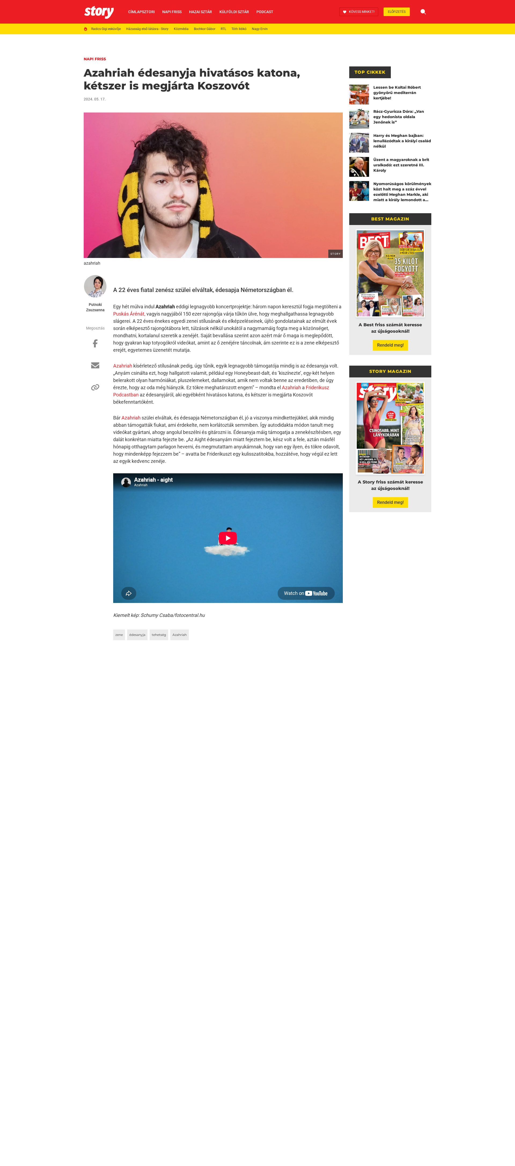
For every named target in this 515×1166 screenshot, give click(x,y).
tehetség (159, 635)
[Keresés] (423, 12)
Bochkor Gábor (204, 29)
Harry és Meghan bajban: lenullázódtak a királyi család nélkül (402, 141)
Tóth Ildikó (239, 29)
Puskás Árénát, (129, 314)
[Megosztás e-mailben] (95, 368)
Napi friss (172, 12)
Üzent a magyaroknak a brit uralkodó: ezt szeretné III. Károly (401, 165)
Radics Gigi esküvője (106, 29)
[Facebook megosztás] (95, 346)
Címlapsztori (141, 12)
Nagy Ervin (260, 29)
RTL (223, 29)
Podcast (264, 12)
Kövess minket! (361, 12)
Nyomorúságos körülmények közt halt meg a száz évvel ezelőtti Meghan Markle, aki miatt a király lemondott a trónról (402, 192)
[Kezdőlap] (99, 11)
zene (119, 635)
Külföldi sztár (234, 12)
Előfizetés (397, 12)
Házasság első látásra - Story (147, 29)
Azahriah (122, 366)
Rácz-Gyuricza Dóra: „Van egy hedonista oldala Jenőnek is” (398, 117)
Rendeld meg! (390, 345)
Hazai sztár (200, 12)
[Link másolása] (95, 390)
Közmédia (181, 29)
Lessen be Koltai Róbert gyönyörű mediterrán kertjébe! (397, 92)
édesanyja (137, 635)
